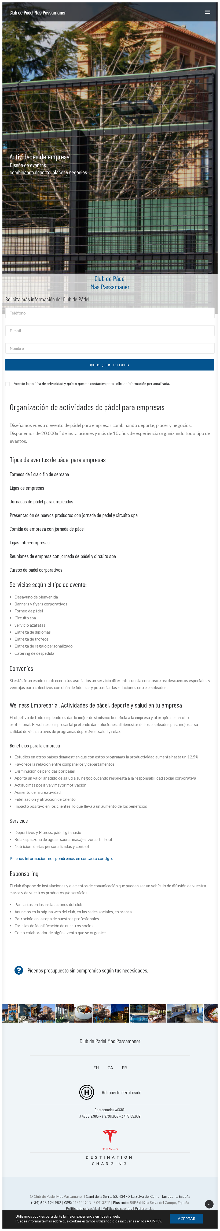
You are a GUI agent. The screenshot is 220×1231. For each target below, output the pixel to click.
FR (124, 1067)
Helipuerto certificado (121, 1092)
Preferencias (144, 1208)
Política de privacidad (83, 1208)
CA (110, 1067)
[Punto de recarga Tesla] (110, 1143)
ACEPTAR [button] (186, 1218)
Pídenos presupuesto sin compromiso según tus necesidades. (87, 970)
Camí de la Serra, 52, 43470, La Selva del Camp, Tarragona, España (138, 1196)
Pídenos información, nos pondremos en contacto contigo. (61, 858)
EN (96, 1067)
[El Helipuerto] (86, 1087)
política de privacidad (46, 383)
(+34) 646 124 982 (46, 1202)
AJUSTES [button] (154, 1221)
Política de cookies (117, 1208)
